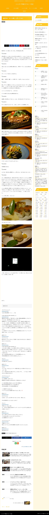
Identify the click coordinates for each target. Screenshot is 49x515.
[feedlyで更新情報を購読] (16, 443)
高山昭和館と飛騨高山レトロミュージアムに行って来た (41, 35)
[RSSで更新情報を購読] (18, 443)
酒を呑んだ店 (14, 433)
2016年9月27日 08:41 (5, 345)
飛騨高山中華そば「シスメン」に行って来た (41, 39)
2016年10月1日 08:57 (5, 421)
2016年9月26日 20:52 (5, 311)
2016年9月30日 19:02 (5, 404)
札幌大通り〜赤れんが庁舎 (40, 57)
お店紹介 (4, 433)
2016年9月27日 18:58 (5, 377)
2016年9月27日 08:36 (5, 336)
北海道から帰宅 (38, 50)
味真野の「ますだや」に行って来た (41, 43)
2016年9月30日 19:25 (5, 413)
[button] (47, 20)
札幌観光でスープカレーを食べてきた (41, 61)
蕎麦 (10, 433)
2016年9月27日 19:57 (5, 394)
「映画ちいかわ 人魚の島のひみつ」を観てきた (41, 47)
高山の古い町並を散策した (40, 32)
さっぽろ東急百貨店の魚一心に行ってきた (41, 54)
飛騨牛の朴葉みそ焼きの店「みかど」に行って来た (41, 29)
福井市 (8, 433)
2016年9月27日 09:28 (5, 365)
